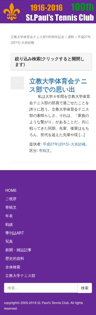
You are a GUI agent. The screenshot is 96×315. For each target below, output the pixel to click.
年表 (9, 215)
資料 (71, 36)
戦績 (9, 224)
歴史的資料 (14, 258)
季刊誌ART (14, 232)
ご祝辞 (11, 198)
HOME (11, 190)
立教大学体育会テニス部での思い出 (58, 84)
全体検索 (12, 266)
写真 (9, 241)
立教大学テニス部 (20, 275)
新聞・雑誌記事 (18, 249)
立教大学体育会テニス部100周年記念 (37, 36)
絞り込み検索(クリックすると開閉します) (50, 61)
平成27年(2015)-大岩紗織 (64, 144)
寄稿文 (44, 150)
